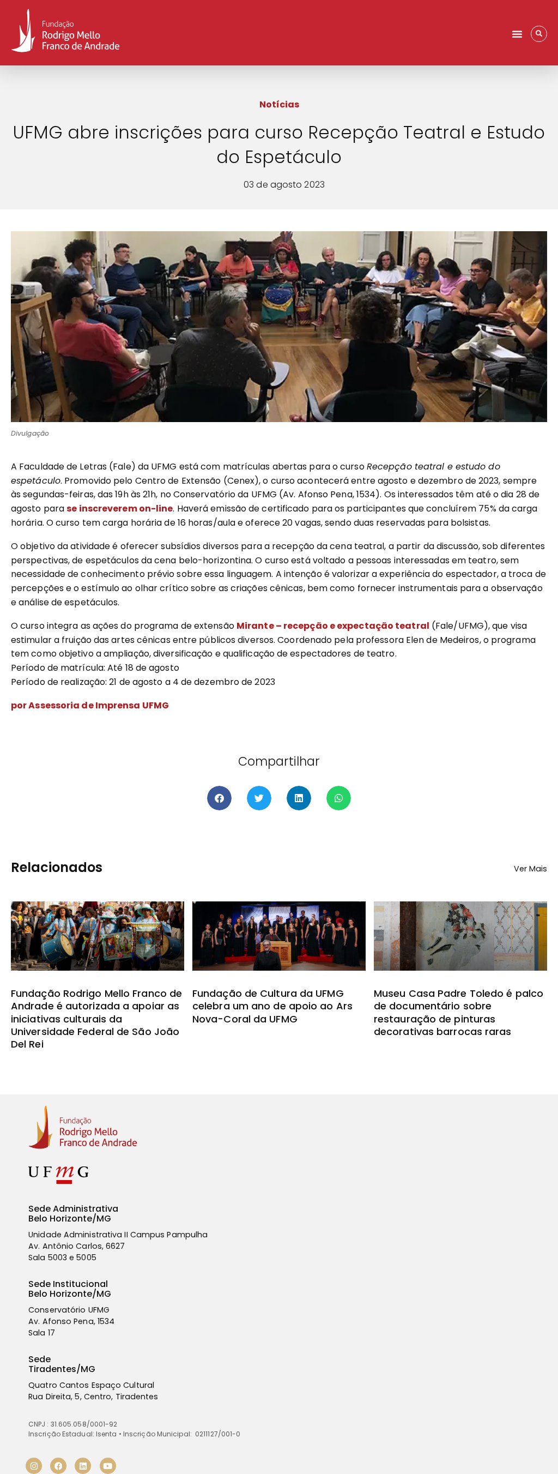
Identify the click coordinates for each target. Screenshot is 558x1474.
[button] (517, 34)
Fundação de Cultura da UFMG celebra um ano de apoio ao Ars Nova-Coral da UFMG (272, 1006)
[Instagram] (34, 1466)
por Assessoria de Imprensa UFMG (90, 705)
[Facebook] (58, 1466)
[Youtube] (108, 1466)
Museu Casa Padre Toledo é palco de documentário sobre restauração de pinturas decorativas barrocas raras (458, 1012)
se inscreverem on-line (119, 508)
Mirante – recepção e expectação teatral (332, 625)
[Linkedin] (83, 1466)
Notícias (279, 104)
